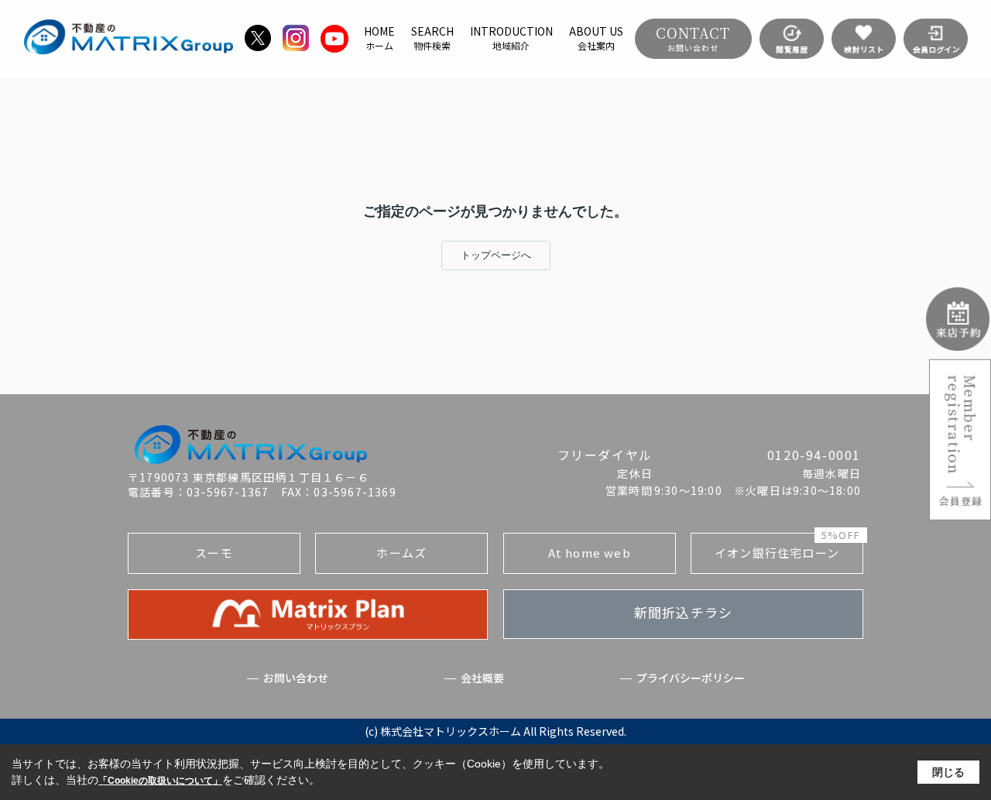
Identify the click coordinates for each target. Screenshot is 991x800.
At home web (589, 552)
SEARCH (432, 38)
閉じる (948, 772)
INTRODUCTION (511, 38)
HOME (379, 38)
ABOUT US (596, 38)
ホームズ (401, 552)
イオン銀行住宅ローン (787, 547)
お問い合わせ (295, 678)
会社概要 (482, 678)
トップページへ (496, 255)
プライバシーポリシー (690, 678)
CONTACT (693, 37)
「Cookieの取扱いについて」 (160, 780)
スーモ (214, 552)
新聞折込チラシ (683, 612)
